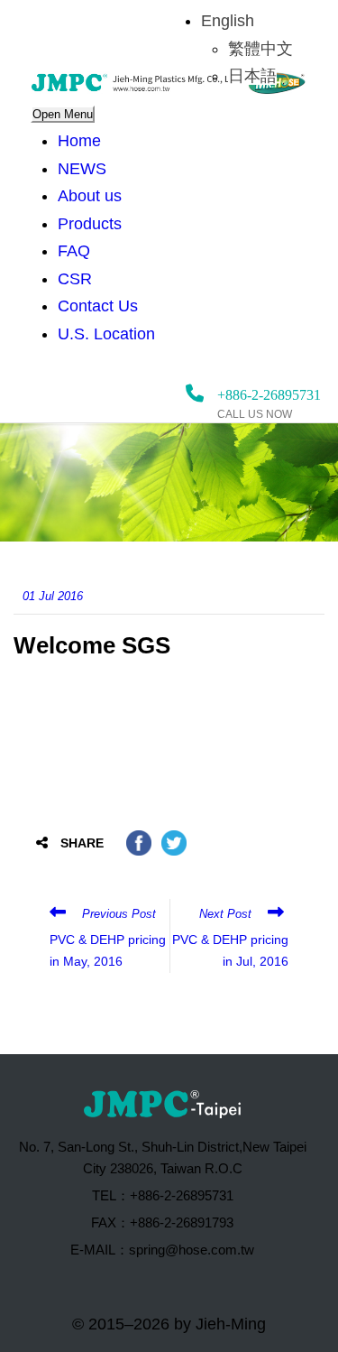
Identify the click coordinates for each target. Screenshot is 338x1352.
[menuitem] (227, 21)
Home (79, 141)
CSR (75, 279)
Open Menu (62, 114)
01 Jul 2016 (53, 596)
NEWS (82, 169)
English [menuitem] (227, 21)
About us (90, 196)
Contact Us (98, 306)
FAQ (74, 251)
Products (90, 224)
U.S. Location (106, 334)
